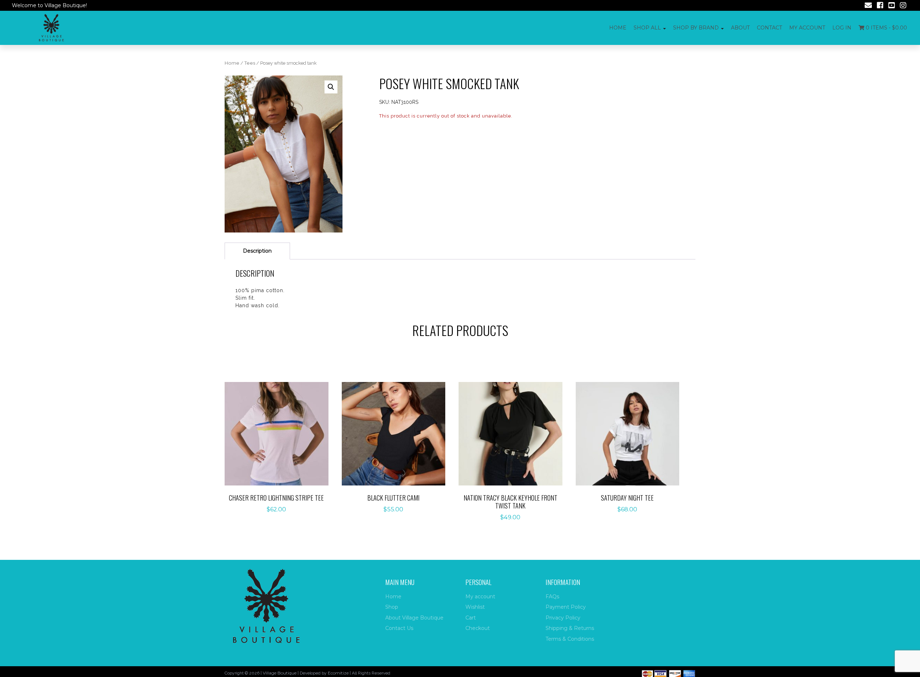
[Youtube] (892, 6)
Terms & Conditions (570, 639)
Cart (470, 617)
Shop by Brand (696, 27)
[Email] (868, 6)
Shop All (647, 27)
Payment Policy (566, 607)
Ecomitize (338, 673)
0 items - (885, 27)
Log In (841, 27)
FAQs (552, 596)
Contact (769, 27)
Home (617, 27)
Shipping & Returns (570, 628)
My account (807, 27)
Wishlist (475, 607)
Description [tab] (257, 251)
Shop (391, 607)
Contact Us (399, 628)
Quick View (280, 448)
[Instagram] (903, 6)
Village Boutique (279, 673)
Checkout (477, 628)
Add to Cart (280, 426)
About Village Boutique (414, 617)
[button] (331, 86)
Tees (249, 63)
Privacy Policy (563, 617)
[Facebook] (880, 6)
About (740, 27)
